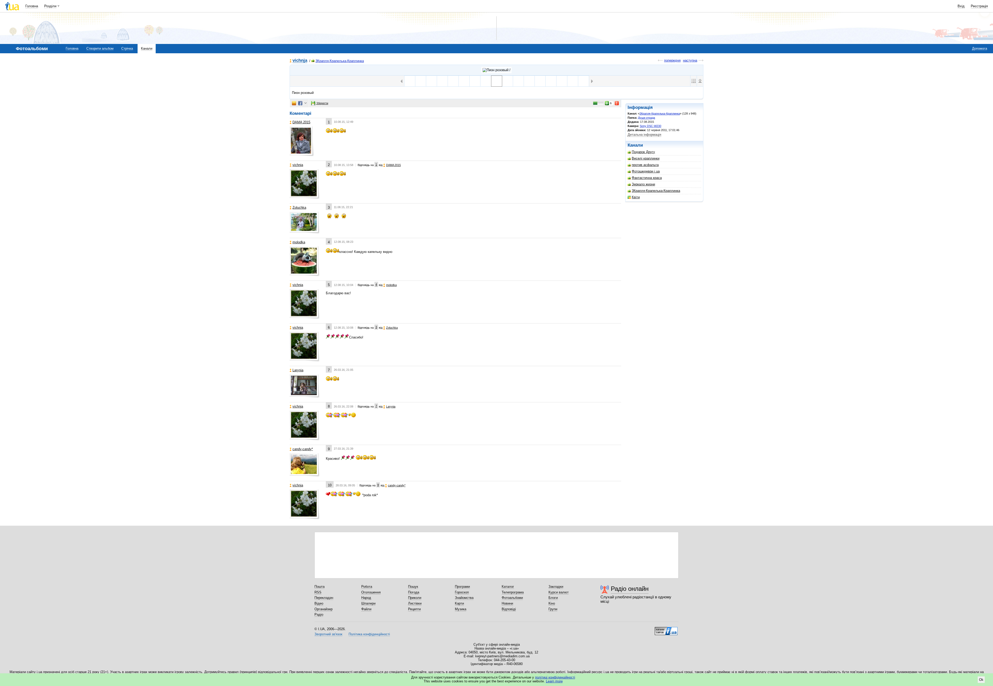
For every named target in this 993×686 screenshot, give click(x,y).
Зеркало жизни (643, 184)
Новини (507, 603)
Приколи (414, 598)
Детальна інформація (644, 135)
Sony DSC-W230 (650, 125)
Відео (318, 603)
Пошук (413, 587)
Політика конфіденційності (369, 634)
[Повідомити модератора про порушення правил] (617, 103)
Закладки (555, 587)
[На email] (294, 103)
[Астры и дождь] (485, 81)
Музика (460, 609)
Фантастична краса (647, 178)
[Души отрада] (496, 70)
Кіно (551, 603)
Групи (552, 609)
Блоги (553, 598)
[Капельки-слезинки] (474, 81)
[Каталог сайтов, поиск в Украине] (666, 629)
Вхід (961, 6)
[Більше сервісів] (305, 103)
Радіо (318, 614)
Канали (146, 48)
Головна (31, 6)
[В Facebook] (300, 103)
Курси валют (558, 592)
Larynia (297, 370)
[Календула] (529, 81)
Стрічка (127, 48)
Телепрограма (513, 592)
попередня (672, 60)
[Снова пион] (409, 81)
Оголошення (371, 592)
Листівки (415, 603)
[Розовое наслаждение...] (572, 81)
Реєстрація (979, 6)
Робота (366, 587)
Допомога (979, 48)
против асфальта (645, 165)
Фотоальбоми (512, 598)
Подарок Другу (643, 152)
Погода (413, 592)
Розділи (50, 6)
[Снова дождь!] (540, 81)
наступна (690, 60)
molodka (298, 242)
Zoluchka (299, 207)
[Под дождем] (442, 81)
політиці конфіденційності (555, 677)
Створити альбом (100, 48)
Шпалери (368, 603)
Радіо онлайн (630, 588)
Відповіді (509, 609)
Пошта (319, 587)
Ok (981, 680)
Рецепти (414, 609)
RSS (317, 592)
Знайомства (464, 598)
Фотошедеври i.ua (646, 171)
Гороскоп (462, 592)
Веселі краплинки (645, 158)
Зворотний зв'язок (328, 634)
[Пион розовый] (496, 81)
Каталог (508, 587)
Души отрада (646, 117)
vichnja (299, 60)
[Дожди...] (507, 81)
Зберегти (322, 103)
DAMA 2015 (301, 122)
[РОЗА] (550, 81)
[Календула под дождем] (464, 81)
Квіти (636, 197)
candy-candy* (302, 449)
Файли (366, 609)
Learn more (554, 681)
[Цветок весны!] (583, 81)
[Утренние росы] (431, 81)
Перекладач (323, 598)
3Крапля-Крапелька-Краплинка (339, 61)
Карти (459, 603)
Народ (366, 598)
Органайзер (323, 609)
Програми (462, 587)
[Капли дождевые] (518, 81)
